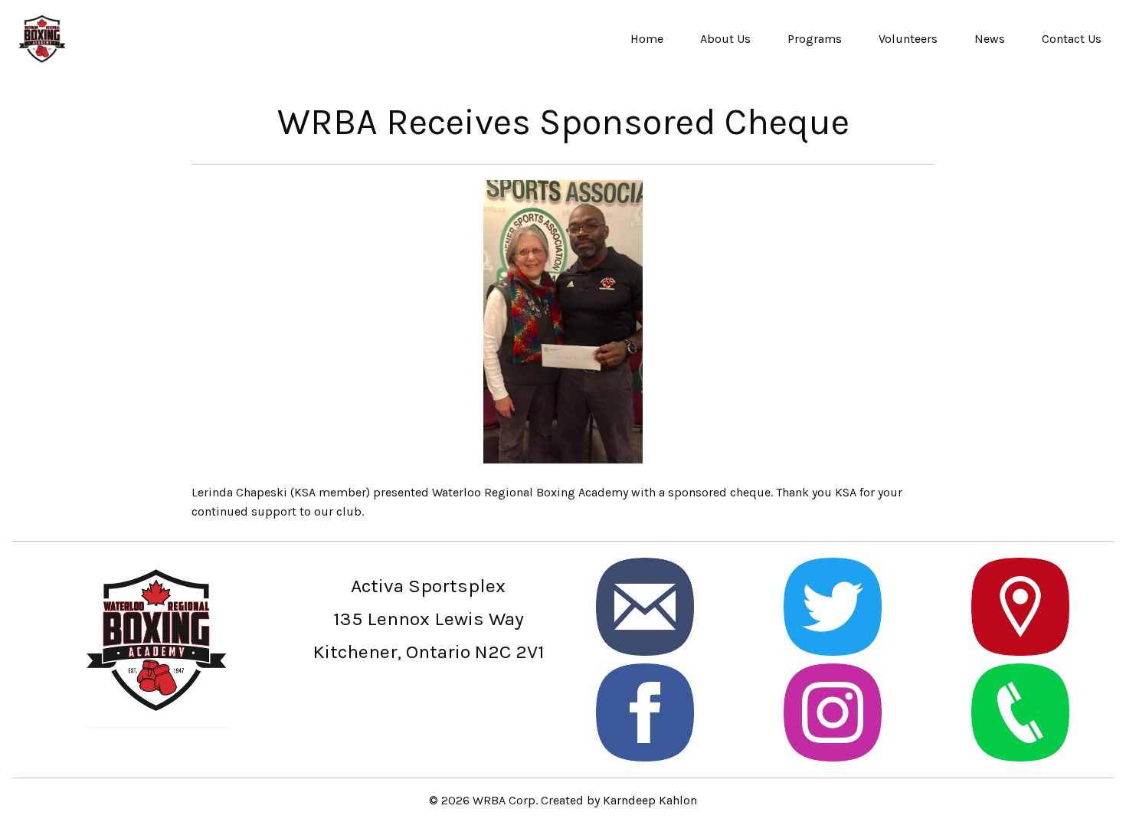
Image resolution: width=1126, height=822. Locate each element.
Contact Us (1071, 38)
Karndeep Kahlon (650, 800)
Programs (814, 38)
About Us (725, 38)
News (989, 38)
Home (646, 38)
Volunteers (908, 38)
